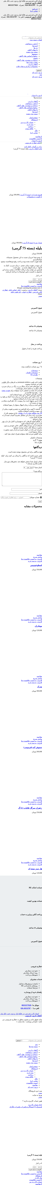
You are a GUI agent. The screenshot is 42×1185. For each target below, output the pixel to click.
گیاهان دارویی (33, 64)
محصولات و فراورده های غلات (27, 66)
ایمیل (40, 493)
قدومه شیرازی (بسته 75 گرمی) (30, 195)
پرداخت (30, 126)
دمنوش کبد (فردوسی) (32, 747)
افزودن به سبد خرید (35, 282)
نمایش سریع (37, 557)
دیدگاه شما (37, 471)
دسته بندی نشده (32, 52)
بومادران (38, 626)
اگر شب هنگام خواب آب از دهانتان (30, 413)
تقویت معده (6, 390)
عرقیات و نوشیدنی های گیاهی (27, 60)
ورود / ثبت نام (33, 1087)
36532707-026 (26, 1008)
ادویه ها (35, 46)
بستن (40, 296)
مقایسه (35, 1085)
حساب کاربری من (26, 122)
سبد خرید (30, 124)
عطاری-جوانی (27, 292)
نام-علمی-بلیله (16, 292)
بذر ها (36, 48)
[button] (35, 561)
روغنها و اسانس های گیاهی (28, 56)
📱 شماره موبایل (36, 497)
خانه (40, 149)
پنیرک (39, 686)
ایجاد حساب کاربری (35, 1105)
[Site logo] (33, 36)
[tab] (19, 370)
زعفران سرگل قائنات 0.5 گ (30, 808)
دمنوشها (35, 54)
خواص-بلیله (13, 290)
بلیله (19, 290)
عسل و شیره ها (32, 62)
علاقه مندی (29, 129)
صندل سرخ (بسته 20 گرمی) (32, 243)
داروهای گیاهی (32, 50)
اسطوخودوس (36, 565)
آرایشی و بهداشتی (31, 44)
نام (41, 489)
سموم (35, 58)
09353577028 (26, 1005)
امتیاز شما (37, 467)
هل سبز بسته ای (35, 869)
